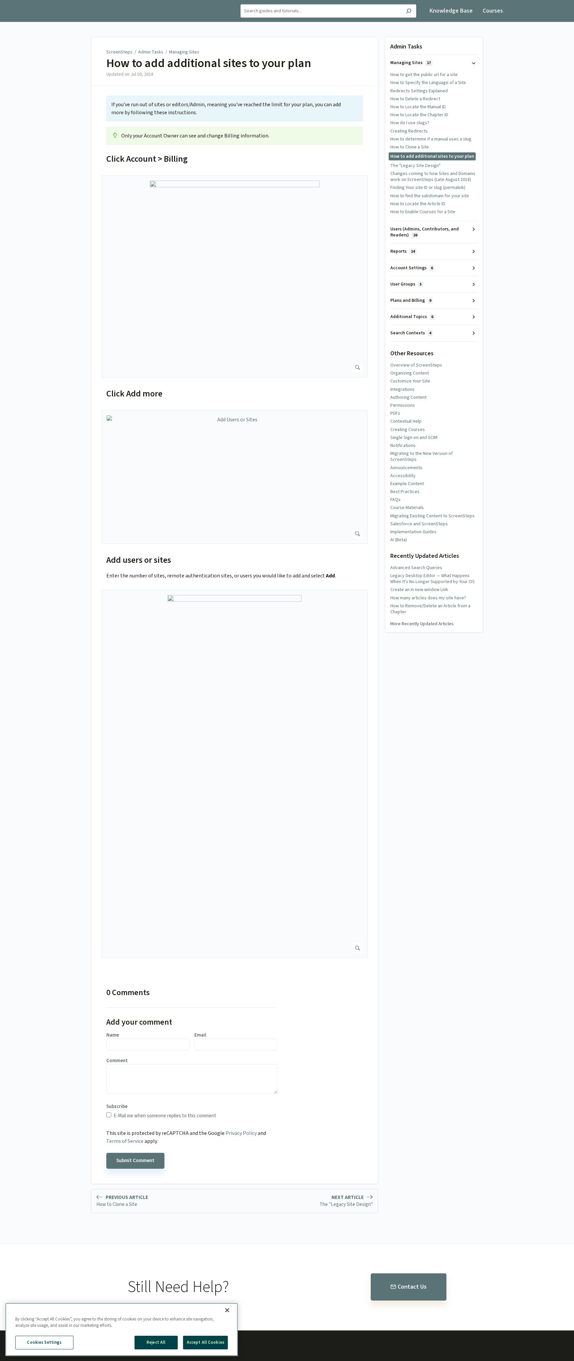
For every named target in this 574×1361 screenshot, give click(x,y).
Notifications (403, 445)
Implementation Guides (413, 532)
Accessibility (403, 475)
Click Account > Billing (147, 159)
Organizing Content (409, 373)
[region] (121, 1329)
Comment (117, 1061)
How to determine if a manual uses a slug (430, 139)
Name (112, 1035)
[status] (234, 109)
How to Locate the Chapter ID (419, 115)
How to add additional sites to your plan (208, 63)
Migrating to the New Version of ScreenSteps (421, 456)
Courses (493, 11)
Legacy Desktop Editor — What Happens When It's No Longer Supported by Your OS (432, 578)
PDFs (395, 413)
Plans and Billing (410, 300)
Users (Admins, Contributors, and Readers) (424, 232)
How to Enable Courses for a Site (422, 212)
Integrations (402, 389)
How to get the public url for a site (424, 74)
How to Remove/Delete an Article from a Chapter (430, 609)
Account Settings (411, 268)
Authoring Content (408, 397)
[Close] (227, 1310)
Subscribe (117, 1106)
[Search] (408, 12)
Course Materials (407, 507)
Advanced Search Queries (416, 567)
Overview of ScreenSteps (416, 365)
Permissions (402, 405)
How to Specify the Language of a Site (428, 82)
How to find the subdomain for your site (429, 196)
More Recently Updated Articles (422, 624)
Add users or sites (138, 560)
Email (200, 1035)
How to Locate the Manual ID (418, 107)
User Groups (406, 284)
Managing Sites (184, 52)
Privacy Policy (241, 1133)
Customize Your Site (410, 381)
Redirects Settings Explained (419, 91)
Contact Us (412, 1287)
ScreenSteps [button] (78, 4)
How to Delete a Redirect (415, 99)
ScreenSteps (119, 52)
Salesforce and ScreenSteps (419, 524)
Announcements (406, 468)
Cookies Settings (44, 1342)
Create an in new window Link (419, 589)
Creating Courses (407, 429)
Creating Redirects (409, 131)
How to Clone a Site (409, 147)
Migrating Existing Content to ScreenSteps (432, 516)
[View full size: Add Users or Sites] (234, 477)
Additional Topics (411, 316)
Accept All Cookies (205, 1342)
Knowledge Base (451, 11)
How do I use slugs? (409, 123)
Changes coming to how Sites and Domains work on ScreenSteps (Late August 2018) (432, 176)
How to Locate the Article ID (417, 204)
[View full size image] (234, 276)
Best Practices (405, 491)
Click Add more (134, 393)
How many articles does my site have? (428, 598)
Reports (402, 251)
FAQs (395, 499)
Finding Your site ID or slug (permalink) (427, 187)
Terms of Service (125, 1141)
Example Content (407, 483)
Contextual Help (406, 421)
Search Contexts (410, 333)
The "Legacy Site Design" (415, 165)
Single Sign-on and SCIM (413, 437)
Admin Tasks (150, 52)
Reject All (155, 1342)
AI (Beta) (398, 540)
